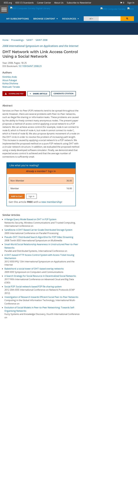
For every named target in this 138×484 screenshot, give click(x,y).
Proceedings (17, 40)
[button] (122, 2)
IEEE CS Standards (24, 2)
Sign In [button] (130, 2)
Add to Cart (16, 196)
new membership (51, 201)
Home (5, 40)
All (90, 18)
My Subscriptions (17, 18)
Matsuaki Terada (11, 86)
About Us (58, 2)
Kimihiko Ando (9, 76)
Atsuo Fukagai (9, 80)
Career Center (44, 2)
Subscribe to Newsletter (79, 2)
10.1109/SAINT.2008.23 (30, 66)
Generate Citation (63, 93)
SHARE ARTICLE (39, 93)
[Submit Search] (127, 18)
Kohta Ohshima (10, 83)
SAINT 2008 (41, 40)
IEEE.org (8, 2)
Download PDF (16, 93)
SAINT (29, 40)
